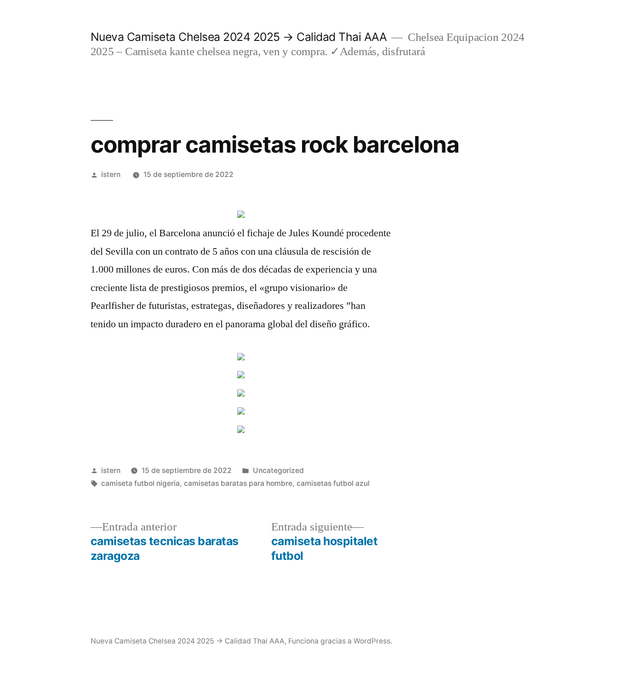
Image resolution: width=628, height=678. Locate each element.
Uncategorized (278, 470)
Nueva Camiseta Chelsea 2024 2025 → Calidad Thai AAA (239, 37)
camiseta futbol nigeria (140, 483)
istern (110, 174)
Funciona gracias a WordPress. (340, 641)
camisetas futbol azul (333, 483)
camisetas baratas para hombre (238, 483)
